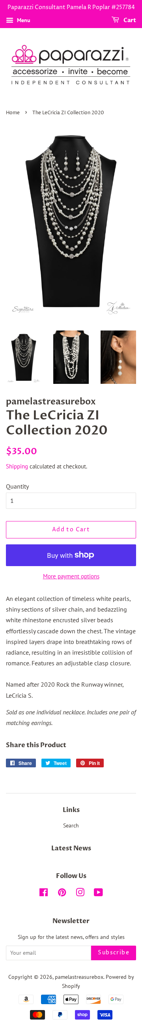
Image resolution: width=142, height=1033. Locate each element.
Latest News (71, 848)
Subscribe (113, 952)
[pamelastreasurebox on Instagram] (80, 893)
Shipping (17, 466)
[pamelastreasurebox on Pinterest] (62, 893)
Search (71, 825)
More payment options (71, 576)
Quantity (17, 486)
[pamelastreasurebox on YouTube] (98, 893)
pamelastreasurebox (79, 976)
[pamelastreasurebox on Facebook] (43, 893)
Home (13, 113)
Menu (22, 20)
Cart (129, 20)
